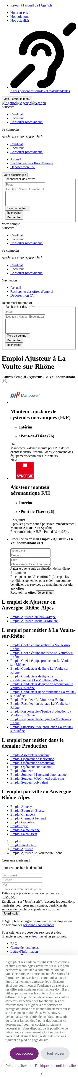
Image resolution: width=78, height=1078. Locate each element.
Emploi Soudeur (21, 771)
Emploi (15, 841)
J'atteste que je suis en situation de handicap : (41, 568)
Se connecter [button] (10, 129)
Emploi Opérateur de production (32, 763)
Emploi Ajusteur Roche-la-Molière (34, 621)
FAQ (13, 943)
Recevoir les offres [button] (23, 592)
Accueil (15, 159)
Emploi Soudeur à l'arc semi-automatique (38, 774)
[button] (16, 114)
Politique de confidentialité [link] (55, 1066)
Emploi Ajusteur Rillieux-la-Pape (33, 617)
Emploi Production (23, 845)
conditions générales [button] (24, 580)
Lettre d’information (24, 951)
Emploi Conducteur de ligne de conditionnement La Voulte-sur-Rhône (36, 678)
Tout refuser (55, 1053)
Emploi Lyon (19, 826)
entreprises (36, 936)
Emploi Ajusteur (21, 849)
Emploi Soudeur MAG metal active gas (37, 778)
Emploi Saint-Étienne (25, 830)
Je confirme (45, 592)
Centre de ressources (24, 947)
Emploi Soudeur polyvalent (29, 782)
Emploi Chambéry (23, 814)
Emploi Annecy (21, 806)
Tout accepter (24, 1053)
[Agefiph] (24, 103)
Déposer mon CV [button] (22, 167)
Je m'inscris (10, 913)
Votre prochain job (14, 174)
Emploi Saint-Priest (23, 834)
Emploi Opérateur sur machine (31, 767)
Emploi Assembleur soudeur (29, 755)
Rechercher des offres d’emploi (31, 163)
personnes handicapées (38, 925)
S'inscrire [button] (8, 107)
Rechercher (14, 217)
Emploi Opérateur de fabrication (32, 759)
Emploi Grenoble (22, 822)
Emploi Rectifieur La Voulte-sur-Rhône (37, 699)
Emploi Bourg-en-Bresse (27, 810)
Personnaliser (16, 1066)
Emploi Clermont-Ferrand (28, 818)
